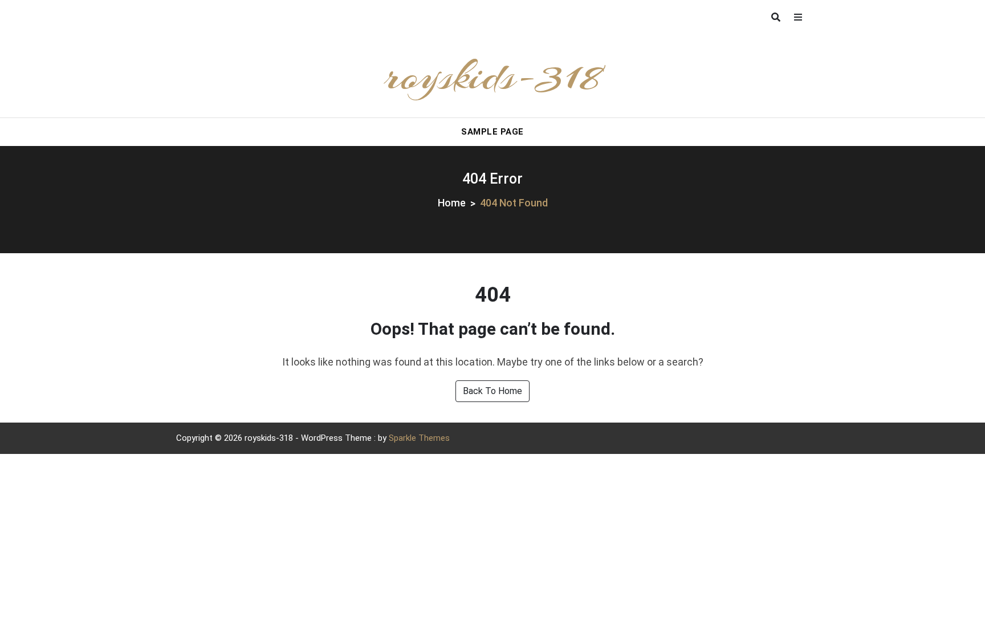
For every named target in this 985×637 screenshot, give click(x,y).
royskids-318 (492, 75)
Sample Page (492, 132)
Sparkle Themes (419, 438)
